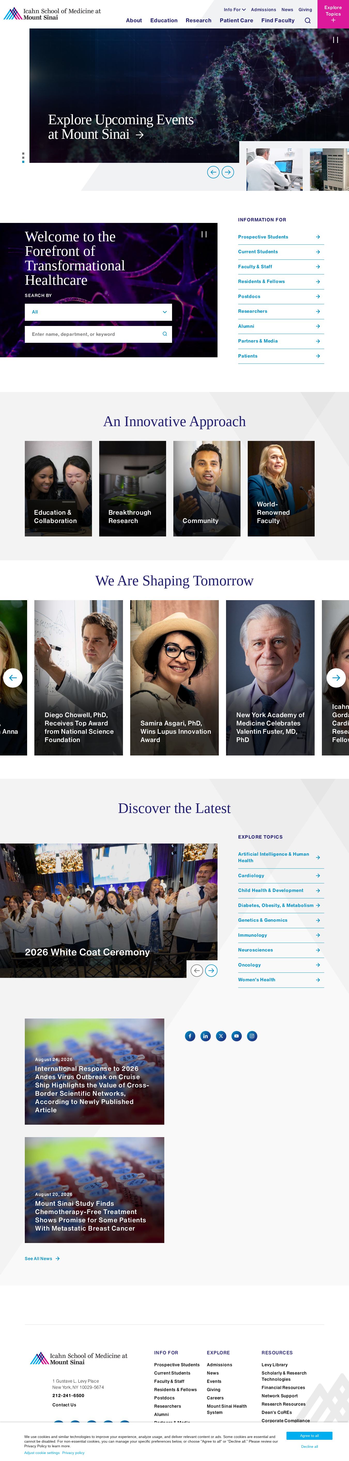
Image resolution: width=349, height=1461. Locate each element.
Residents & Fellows (175, 1389)
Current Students (172, 1373)
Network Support (280, 1395)
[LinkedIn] (205, 1036)
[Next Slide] (228, 172)
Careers (215, 1397)
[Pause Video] (335, 40)
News (287, 9)
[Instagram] (252, 1036)
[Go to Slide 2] (23, 158)
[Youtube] (236, 1036)
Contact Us (64, 1404)
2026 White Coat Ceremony (87, 952)
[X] (221, 1036)
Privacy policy (73, 1453)
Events (214, 1381)
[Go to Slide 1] (23, 153)
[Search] (307, 20)
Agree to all (309, 1436)
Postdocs (164, 1397)
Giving (305, 9)
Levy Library (275, 1364)
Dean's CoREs (277, 1412)
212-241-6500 (68, 1395)
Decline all (309, 1446)
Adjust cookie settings (42, 1453)
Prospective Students (177, 1364)
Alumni (161, 1414)
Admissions (263, 9)
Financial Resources (283, 1387)
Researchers (167, 1406)
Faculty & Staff (169, 1381)
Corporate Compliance (286, 1420)
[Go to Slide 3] (23, 162)
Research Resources (284, 1404)
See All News (38, 1258)
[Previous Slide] (213, 172)
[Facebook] (190, 1036)
